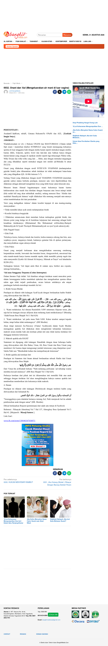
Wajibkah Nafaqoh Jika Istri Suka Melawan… (85, 136)
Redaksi (23, 634)
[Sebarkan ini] (55, 92)
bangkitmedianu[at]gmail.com (51, 620)
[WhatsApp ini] (69, 92)
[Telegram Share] (64, 92)
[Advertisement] (54, 15)
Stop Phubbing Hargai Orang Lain (85, 123)
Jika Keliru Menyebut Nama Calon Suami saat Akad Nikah (37, 521)
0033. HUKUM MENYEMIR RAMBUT (18, 480)
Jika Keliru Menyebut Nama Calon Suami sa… (88, 131)
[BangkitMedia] (16, 34)
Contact (7, 634)
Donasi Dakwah (42, 634)
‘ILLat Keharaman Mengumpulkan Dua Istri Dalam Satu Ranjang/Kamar (13, 521)
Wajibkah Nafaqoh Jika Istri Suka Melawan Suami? (60, 520)
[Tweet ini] (59, 92)
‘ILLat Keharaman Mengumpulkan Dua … (88, 126)
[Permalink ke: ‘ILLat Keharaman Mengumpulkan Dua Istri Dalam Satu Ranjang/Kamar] (14, 507)
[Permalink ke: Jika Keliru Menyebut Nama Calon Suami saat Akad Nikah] (37, 507)
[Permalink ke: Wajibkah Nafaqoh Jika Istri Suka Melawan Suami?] (60, 507)
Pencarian (67, 34)
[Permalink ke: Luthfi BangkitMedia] (6, 91)
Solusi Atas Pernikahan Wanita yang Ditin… (86, 142)
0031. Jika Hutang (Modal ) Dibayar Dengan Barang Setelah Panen (57, 482)
